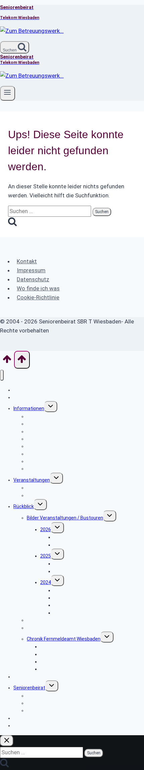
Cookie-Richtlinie (38, 297)
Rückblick (23, 506)
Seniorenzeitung (44, 628)
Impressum (31, 270)
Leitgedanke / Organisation (56, 710)
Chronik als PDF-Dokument (68, 669)
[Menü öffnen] (7, 93)
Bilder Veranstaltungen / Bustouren (65, 517)
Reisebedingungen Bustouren (58, 495)
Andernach (65, 571)
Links (18, 676)
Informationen (28, 408)
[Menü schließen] (2, 375)
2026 (45, 529)
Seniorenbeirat (29, 687)
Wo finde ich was (38, 288)
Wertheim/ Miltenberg (77, 597)
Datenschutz (33, 279)
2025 (45, 556)
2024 (45, 582)
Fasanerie (64, 545)
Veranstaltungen (31, 480)
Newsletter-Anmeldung (38, 725)
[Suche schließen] (6, 740)
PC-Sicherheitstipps (48, 468)
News (19, 397)
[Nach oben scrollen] (7, 361)
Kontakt (27, 261)
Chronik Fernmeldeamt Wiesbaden (63, 639)
